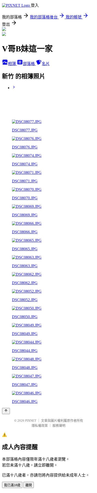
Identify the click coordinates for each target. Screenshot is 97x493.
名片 (46, 64)
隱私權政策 (40, 425)
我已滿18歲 (12, 485)
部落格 (29, 64)
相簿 (12, 64)
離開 (28, 485)
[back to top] (6, 411)
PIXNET (30, 420)
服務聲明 (58, 425)
